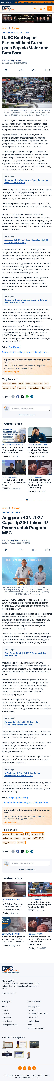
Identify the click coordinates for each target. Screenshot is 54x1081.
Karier (30, 1025)
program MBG (38, 834)
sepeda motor (9, 388)
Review (5, 1014)
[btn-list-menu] (49, 8)
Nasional (16, 28)
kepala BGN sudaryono (13, 834)
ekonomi (26, 838)
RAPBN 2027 (38, 838)
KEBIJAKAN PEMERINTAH (13, 513)
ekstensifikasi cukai (34, 384)
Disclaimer (32, 1017)
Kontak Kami (33, 1021)
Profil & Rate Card (36, 1028)
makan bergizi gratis (11, 838)
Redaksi (31, 1010)
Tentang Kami (34, 1006)
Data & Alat (7, 1021)
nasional (21, 842)
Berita (4, 28)
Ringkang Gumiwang (18, 797)
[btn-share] (33, 70)
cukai (21, 384)
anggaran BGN (9, 842)
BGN (27, 834)
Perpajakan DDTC (10, 1025)
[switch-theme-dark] (35, 8)
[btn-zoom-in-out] (5, 70)
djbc (47, 384)
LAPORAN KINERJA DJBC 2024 (15, 33)
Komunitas (6, 1017)
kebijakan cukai (9, 384)
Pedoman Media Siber (37, 1014)
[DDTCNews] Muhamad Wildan (16, 540)
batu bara (21, 388)
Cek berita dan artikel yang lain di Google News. (25, 352)
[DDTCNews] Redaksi (12, 60)
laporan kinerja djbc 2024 (39, 388)
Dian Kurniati (15, 347)
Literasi (5, 1010)
